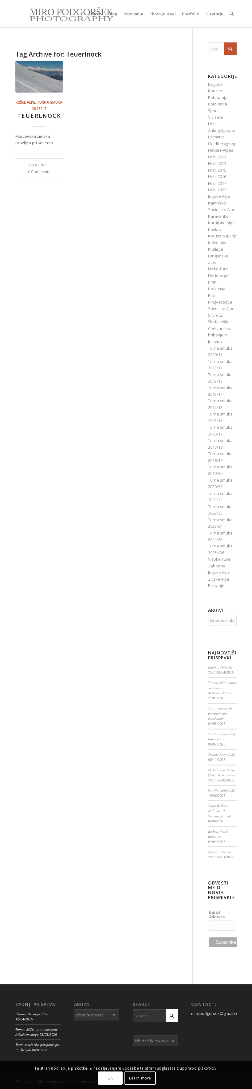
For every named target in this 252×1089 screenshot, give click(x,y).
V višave (215, 117)
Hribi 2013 (217, 157)
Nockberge (218, 275)
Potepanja (217, 97)
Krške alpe (25, 102)
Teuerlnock (39, 115)
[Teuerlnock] (39, 77)
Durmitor (216, 137)
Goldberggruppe (223, 143)
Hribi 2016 (217, 176)
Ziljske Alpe (218, 579)
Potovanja (217, 104)
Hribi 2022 (217, 190)
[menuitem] (95, 13)
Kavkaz (215, 229)
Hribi (212, 123)
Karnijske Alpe (221, 222)
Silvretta (215, 315)
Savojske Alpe (221, 308)
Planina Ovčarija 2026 (31, 1013)
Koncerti (215, 90)
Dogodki (215, 84)
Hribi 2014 (217, 163)
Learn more (140, 1078)
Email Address (217, 914)
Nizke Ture (218, 269)
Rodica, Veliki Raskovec (218, 834)
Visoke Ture (219, 559)
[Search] (231, 13)
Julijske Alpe (219, 196)
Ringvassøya (220, 302)
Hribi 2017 (217, 183)
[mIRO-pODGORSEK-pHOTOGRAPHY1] (64, 13)
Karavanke (218, 216)
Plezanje (216, 585)
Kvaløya (215, 249)
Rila (211, 295)
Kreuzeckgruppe (223, 236)
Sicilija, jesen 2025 (221, 754)
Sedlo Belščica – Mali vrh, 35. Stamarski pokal (219, 810)
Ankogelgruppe (222, 130)
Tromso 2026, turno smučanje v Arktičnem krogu (222, 687)
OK (110, 1078)
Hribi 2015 (217, 170)
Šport (213, 110)
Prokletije (217, 289)
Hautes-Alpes (220, 150)
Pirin (212, 282)
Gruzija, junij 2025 (221, 790)
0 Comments (39, 171)
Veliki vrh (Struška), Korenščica (222, 736)
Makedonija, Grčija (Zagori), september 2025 (222, 775)
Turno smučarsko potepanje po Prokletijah (220, 713)
